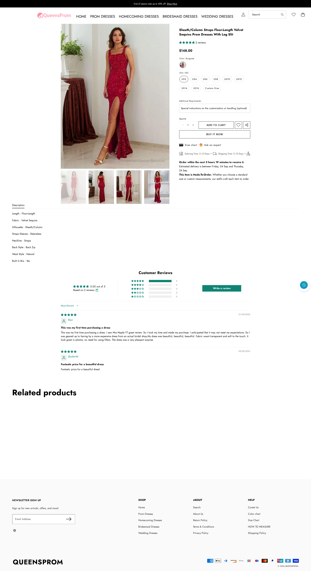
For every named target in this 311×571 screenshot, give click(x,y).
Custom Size (212, 88)
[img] (68, 315)
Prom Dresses (145, 514)
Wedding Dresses (147, 533)
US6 (205, 79)
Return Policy (200, 520)
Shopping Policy (257, 533)
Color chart (254, 514)
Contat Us (253, 507)
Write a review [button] (222, 288)
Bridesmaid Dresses (148, 527)
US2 (184, 79)
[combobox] (267, 14)
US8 (216, 79)
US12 (239, 79)
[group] (73, 187)
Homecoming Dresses (150, 520)
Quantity (182, 118)
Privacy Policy (200, 533)
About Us (198, 514)
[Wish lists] (293, 14)
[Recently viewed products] (304, 285)
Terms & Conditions (203, 527)
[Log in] (243, 14)
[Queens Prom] (54, 16)
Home (141, 507)
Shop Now (172, 3)
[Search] (282, 14)
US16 (196, 88)
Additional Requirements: (190, 101)
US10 (227, 79)
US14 (184, 88)
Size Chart (253, 520)
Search (197, 507)
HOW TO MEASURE (259, 527)
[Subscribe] (69, 519)
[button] (302, 14)
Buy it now (214, 134)
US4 (194, 79)
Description (18, 205)
